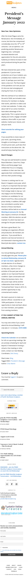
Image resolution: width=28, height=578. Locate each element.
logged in (13, 377)
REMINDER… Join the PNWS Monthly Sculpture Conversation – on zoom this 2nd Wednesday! (11, 469)
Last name (3, 536)
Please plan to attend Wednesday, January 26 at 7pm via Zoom (14, 258)
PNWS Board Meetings (8, 429)
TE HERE (24, 328)
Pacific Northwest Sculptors (14, 3)
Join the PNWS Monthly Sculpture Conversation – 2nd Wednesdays (11, 419)
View (3, 129)
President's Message (18, 361)
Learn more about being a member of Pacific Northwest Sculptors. (11, 396)
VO (20, 328)
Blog (11, 358)
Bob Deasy (14, 353)
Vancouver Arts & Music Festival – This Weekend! (11, 445)
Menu (14, 7)
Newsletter (5, 547)
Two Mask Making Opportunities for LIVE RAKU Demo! (10, 455)
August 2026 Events (7, 437)
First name (3, 530)
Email (1, 541)
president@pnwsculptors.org (8, 498)
